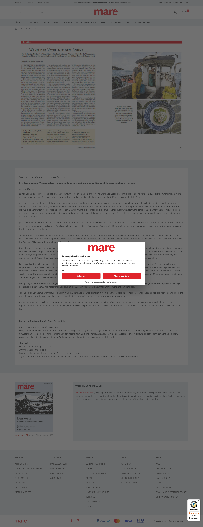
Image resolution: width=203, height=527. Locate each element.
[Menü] (198, 500)
